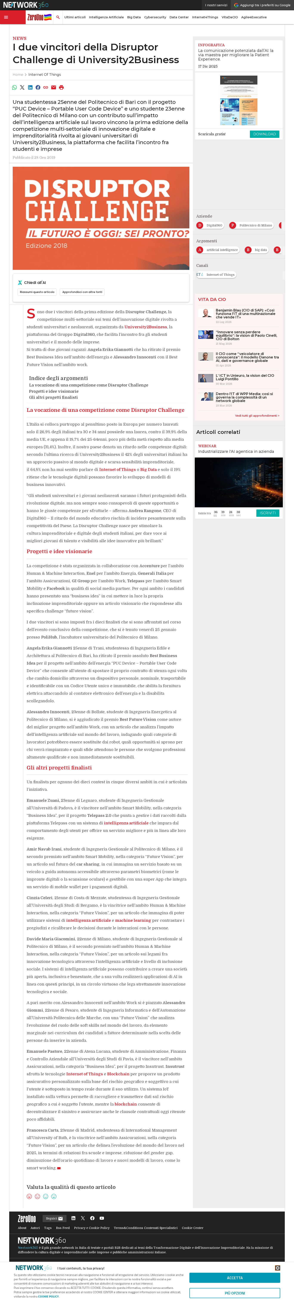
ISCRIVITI (268, 513)
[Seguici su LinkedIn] (73, 1218)
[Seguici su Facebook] (92, 1218)
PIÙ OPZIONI (235, 1293)
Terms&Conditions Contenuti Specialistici (146, 1228)
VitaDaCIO (230, 17)
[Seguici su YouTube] (101, 1218)
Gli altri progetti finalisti (53, 397)
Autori (35, 1228)
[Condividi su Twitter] (22, 87)
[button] (13, 17)
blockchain (126, 1104)
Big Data (134, 17)
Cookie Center (192, 1228)
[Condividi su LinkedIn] (30, 87)
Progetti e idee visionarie (54, 391)
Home (18, 75)
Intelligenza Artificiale (106, 17)
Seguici (52, 1218)
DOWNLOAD (264, 134)
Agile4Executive (254, 17)
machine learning (133, 920)
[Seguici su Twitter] (82, 1218)
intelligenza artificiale (126, 823)
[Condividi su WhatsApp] (14, 87)
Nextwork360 (28, 1248)
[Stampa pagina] (61, 87)
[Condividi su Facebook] (37, 87)
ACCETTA (235, 1278)
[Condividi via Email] (53, 87)
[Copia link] (45, 87)
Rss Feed (63, 1228)
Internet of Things (44, 75)
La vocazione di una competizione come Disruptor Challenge (88, 385)
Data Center (179, 17)
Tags (48, 1228)
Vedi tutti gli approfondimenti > (257, 415)
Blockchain (118, 1074)
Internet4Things (205, 17)
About (22, 1228)
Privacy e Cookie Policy (92, 1228)
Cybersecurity (155, 17)
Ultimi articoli (75, 17)
